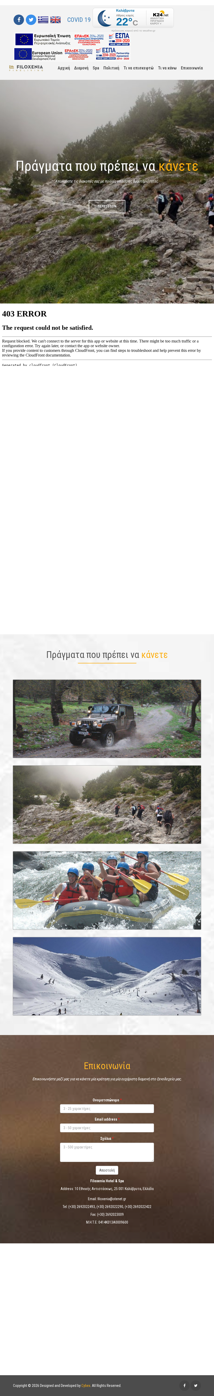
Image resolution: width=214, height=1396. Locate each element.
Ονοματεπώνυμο (106, 1100)
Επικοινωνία (192, 68)
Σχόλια (105, 1138)
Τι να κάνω (167, 68)
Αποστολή (107, 1170)
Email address (106, 1119)
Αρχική (64, 68)
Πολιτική (111, 68)
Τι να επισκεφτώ (138, 68)
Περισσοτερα (107, 834)
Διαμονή (81, 68)
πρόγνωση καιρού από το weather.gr (133, 30)
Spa (96, 68)
